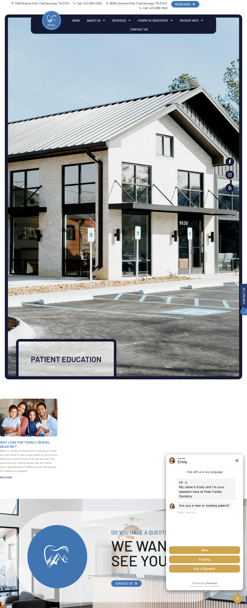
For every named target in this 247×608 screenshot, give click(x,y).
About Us (94, 20)
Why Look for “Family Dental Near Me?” (25, 444)
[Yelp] (230, 188)
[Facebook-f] (230, 161)
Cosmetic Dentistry (153, 20)
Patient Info (189, 20)
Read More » (6, 477)
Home (76, 20)
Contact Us (139, 29)
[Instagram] (230, 175)
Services (119, 20)
